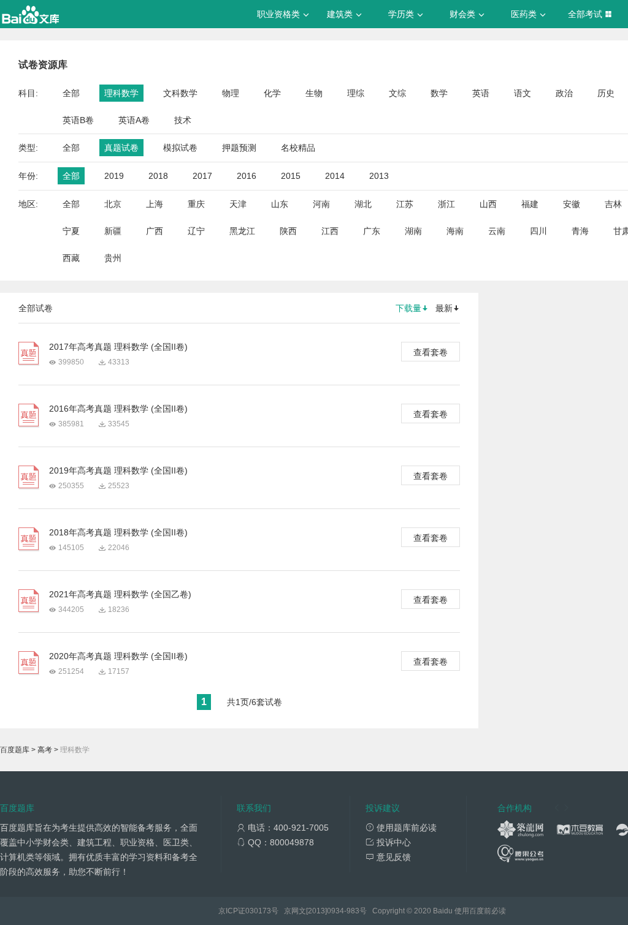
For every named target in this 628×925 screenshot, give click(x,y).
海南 (455, 231)
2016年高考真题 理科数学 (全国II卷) (118, 408)
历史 (606, 93)
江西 (330, 231)
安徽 (571, 204)
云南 (496, 231)
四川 (538, 231)
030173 (258, 911)
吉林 (613, 204)
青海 (580, 231)
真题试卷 (121, 148)
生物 (314, 93)
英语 (480, 93)
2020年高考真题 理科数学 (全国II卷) (118, 656)
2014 (335, 176)
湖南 (413, 231)
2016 (246, 176)
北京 (112, 204)
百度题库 (14, 750)
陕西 (288, 231)
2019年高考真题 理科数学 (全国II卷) (118, 470)
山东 (279, 204)
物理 (230, 93)
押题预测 (239, 148)
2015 (291, 176)
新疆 (112, 231)
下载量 (408, 308)
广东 (371, 231)
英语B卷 (78, 120)
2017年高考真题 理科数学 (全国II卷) (118, 347)
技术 (182, 120)
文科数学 (180, 93)
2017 (202, 176)
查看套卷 (430, 352)
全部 (71, 93)
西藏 (71, 258)
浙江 (446, 204)
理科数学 (121, 93)
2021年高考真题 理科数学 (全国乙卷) (120, 594)
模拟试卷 (180, 148)
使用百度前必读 (480, 911)
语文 (522, 93)
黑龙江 (242, 231)
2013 (379, 176)
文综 (397, 93)
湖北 (363, 204)
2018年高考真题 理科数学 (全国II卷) (118, 532)
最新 (444, 308)
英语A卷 (134, 120)
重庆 (196, 204)
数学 (439, 93)
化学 (272, 93)
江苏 (404, 204)
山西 (488, 204)
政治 (564, 93)
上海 (154, 204)
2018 (158, 176)
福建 (529, 204)
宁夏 (71, 231)
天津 (238, 204)
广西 (154, 231)
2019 (114, 176)
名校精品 (298, 148)
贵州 (112, 258)
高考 (44, 750)
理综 (355, 93)
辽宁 (196, 231)
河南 (321, 204)
